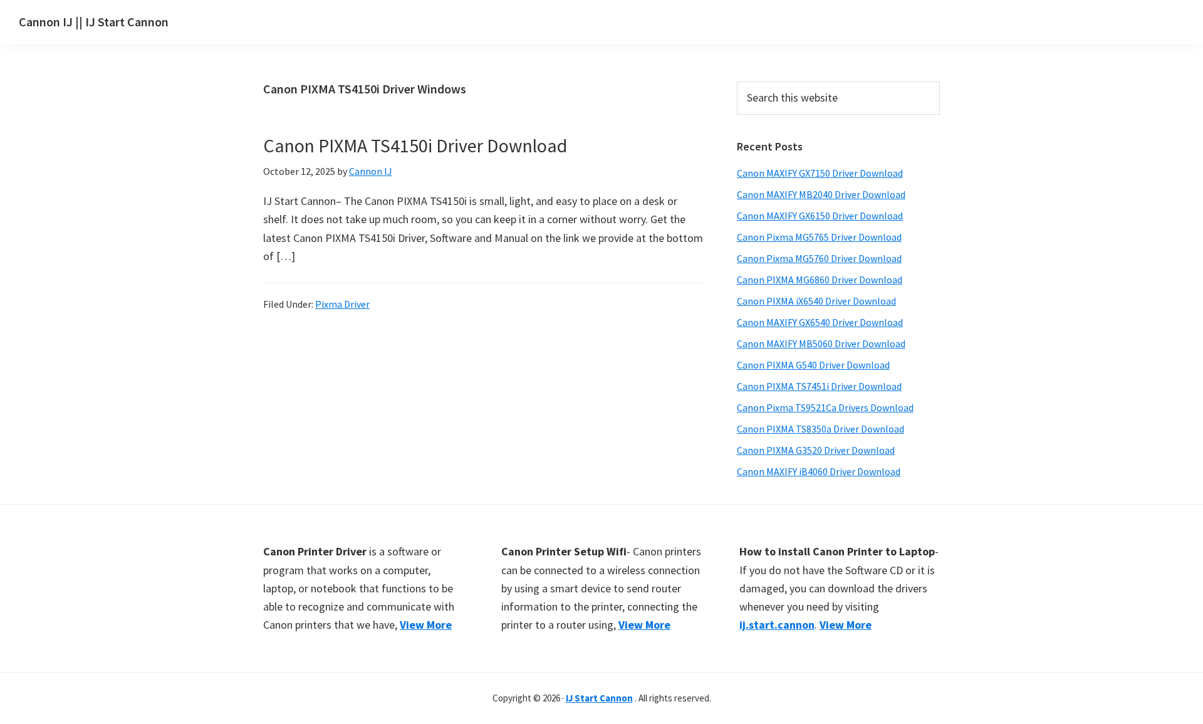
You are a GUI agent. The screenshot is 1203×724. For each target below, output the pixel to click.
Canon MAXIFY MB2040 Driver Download (821, 194)
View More (426, 624)
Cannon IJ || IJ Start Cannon (94, 21)
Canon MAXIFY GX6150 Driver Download (820, 215)
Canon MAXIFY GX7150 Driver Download (820, 173)
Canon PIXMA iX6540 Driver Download (816, 301)
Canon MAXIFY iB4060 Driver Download (818, 471)
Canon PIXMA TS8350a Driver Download (820, 428)
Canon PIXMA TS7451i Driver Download (819, 386)
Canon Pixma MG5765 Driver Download (819, 237)
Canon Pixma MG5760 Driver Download (819, 258)
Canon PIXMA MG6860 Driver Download (819, 279)
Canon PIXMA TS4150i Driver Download (415, 145)
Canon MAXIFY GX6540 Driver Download (820, 322)
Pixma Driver (342, 304)
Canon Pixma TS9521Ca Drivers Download (825, 407)
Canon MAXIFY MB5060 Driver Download (821, 343)
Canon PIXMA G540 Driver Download (813, 365)
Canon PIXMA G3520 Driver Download (816, 450)
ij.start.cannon (777, 624)
